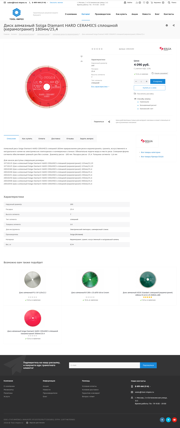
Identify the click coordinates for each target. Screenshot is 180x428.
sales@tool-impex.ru (144, 392)
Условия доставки (90, 389)
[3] (97, 49)
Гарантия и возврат (91, 393)
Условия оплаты (89, 386)
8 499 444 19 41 (142, 386)
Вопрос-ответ (88, 396)
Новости (46, 389)
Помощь (86, 381)
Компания (8, 381)
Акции (46, 386)
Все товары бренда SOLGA (152, 157)
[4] (99, 49)
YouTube (174, 419)
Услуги (7, 396)
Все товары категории (150, 152)
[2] (95, 49)
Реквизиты (9, 389)
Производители (50, 393)
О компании (9, 386)
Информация (49, 381)
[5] (102, 49)
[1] (92, 49)
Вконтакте (162, 419)
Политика (8, 393)
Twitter (168, 419)
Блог (45, 396)
